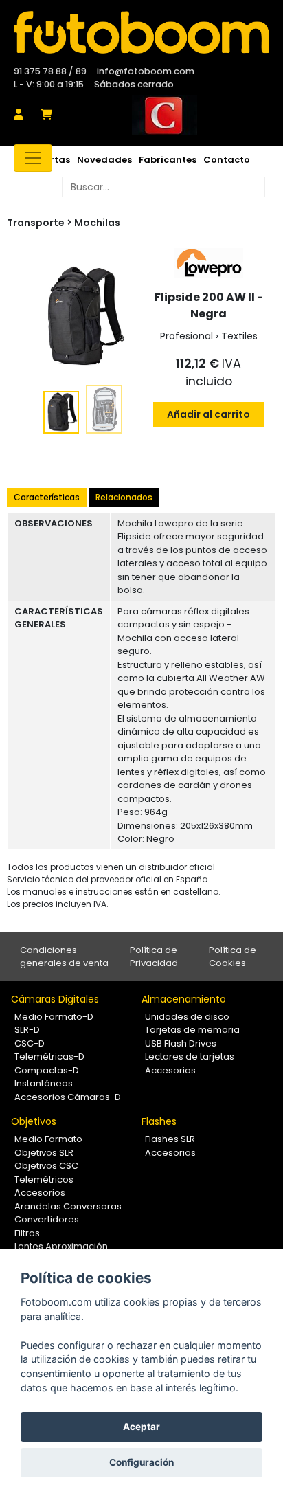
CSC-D (29, 1043)
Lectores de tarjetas (189, 1056)
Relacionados (123, 497)
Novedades (104, 159)
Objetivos (33, 1121)
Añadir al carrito (208, 414)
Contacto (226, 159)
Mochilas (97, 223)
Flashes (159, 1121)
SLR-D (27, 1029)
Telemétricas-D (49, 1056)
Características (47, 497)
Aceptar (141, 1426)
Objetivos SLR (43, 1152)
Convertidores (46, 1219)
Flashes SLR (170, 1138)
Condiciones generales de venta (64, 956)
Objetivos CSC (46, 1165)
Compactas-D (46, 1070)
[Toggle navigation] (33, 158)
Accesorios (170, 1070)
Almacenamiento (184, 999)
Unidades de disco (187, 1016)
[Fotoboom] (141, 32)
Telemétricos (43, 1179)
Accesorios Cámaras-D (67, 1097)
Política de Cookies (232, 956)
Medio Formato (48, 1138)
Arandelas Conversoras (68, 1206)
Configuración (141, 1462)
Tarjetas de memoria (192, 1029)
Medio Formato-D (53, 1016)
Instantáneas (43, 1083)
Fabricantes (167, 159)
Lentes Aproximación (61, 1246)
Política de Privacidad (154, 956)
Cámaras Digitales (55, 999)
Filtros (27, 1233)
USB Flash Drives (180, 1043)
